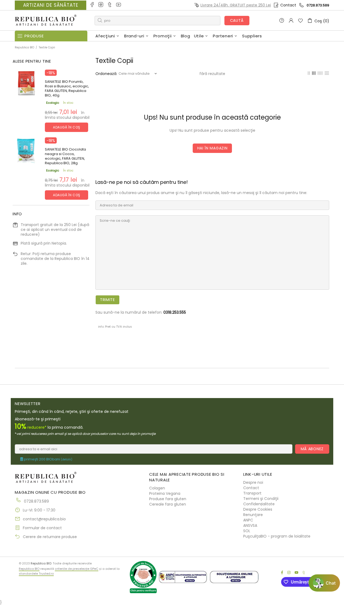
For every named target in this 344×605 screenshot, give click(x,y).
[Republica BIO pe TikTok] (110, 5)
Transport (252, 493)
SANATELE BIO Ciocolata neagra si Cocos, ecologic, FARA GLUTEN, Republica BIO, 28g (65, 156)
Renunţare (253, 514)
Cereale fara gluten (167, 504)
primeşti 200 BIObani (47, 459)
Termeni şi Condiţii (260, 498)
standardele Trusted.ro (36, 573)
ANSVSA (250, 525)
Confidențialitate (259, 504)
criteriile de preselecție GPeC (76, 569)
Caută (237, 20)
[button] (324, 583)
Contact (288, 5)
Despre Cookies (257, 509)
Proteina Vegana (164, 493)
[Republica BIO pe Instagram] (101, 5)
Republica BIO (46, 20)
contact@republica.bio (44, 519)
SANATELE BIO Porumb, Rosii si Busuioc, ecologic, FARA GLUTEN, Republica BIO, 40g (67, 88)
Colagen (157, 488)
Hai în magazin (212, 148)
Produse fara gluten (167, 498)
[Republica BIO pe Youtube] (119, 5)
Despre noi (253, 482)
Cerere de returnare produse (50, 536)
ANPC (248, 520)
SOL (246, 530)
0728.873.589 (318, 5)
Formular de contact (42, 527)
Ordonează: (106, 73)
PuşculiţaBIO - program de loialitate (276, 536)
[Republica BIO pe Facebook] (92, 5)
